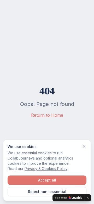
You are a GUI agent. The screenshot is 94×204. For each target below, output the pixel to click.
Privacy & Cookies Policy (46, 168)
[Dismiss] (84, 146)
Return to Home (47, 115)
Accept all (47, 180)
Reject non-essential (47, 191)
